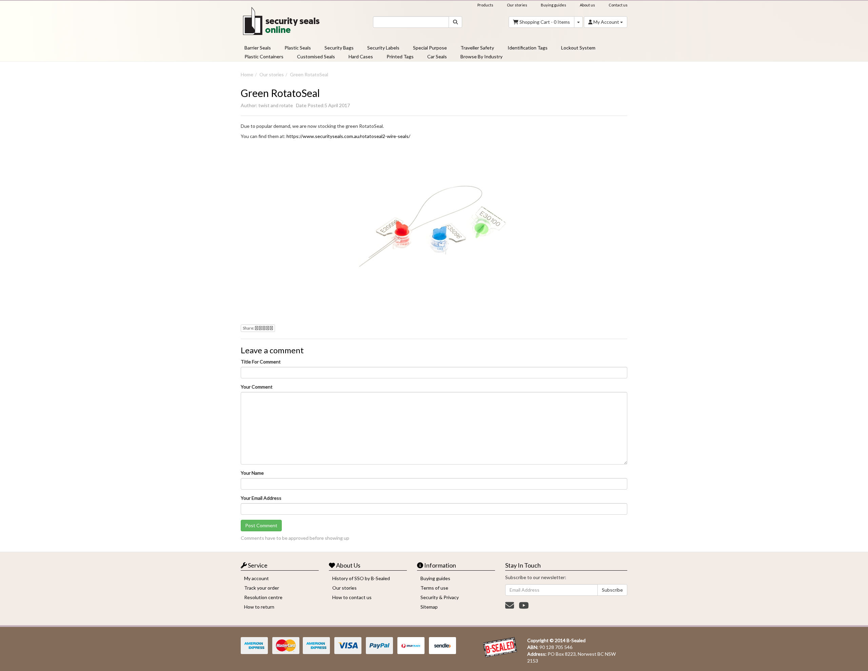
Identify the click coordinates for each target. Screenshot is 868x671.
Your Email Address (261, 498)
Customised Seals (316, 56)
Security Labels (383, 48)
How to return (259, 607)
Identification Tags (528, 48)
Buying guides (553, 5)
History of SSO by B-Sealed (361, 578)
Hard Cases (361, 56)
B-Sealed (576, 640)
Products (485, 5)
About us (587, 5)
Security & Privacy (439, 597)
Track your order (261, 588)
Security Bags (339, 48)
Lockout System (578, 48)
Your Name (252, 473)
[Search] (455, 22)
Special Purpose (430, 48)
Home (247, 74)
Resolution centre (263, 597)
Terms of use (434, 588)
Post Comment (261, 525)
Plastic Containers (263, 56)
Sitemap (429, 607)
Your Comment (257, 387)
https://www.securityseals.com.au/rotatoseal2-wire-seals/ (348, 136)
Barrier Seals (257, 48)
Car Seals (437, 56)
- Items (544, 22)
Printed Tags (400, 56)
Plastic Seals (297, 48)
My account (256, 578)
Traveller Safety (477, 48)
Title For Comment (261, 361)
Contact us (618, 5)
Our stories (517, 5)
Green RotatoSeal (309, 74)
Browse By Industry (481, 56)
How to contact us (352, 597)
